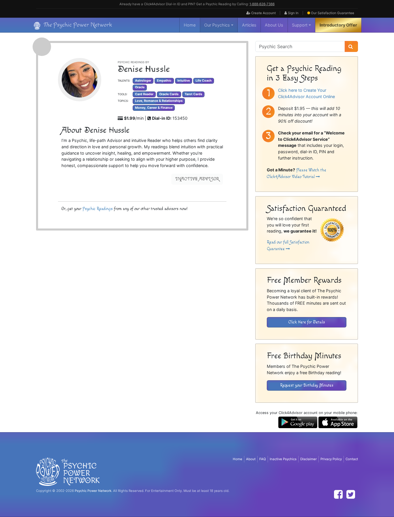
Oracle (140, 87)
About (251, 459)
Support (299, 25)
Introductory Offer (338, 25)
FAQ (262, 459)
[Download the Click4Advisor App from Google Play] (297, 421)
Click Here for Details (306, 322)
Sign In (293, 13)
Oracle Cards (169, 94)
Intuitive (183, 81)
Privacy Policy (331, 459)
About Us (274, 25)
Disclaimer (308, 459)
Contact (352, 459)
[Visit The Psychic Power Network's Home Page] (68, 471)
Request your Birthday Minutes (306, 385)
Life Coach (204, 81)
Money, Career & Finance (153, 108)
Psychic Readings (97, 208)
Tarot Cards (193, 94)
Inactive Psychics (283, 459)
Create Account (263, 13)
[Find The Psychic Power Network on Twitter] (350, 494)
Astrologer (143, 81)
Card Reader (144, 94)
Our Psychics (217, 25)
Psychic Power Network (93, 491)
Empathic (164, 81)
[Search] (351, 46)
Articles (249, 25)
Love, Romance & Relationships (159, 101)
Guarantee (332, 13)
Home (190, 25)
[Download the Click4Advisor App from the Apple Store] (337, 421)
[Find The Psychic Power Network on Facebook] (338, 494)
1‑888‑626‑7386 (262, 4)
